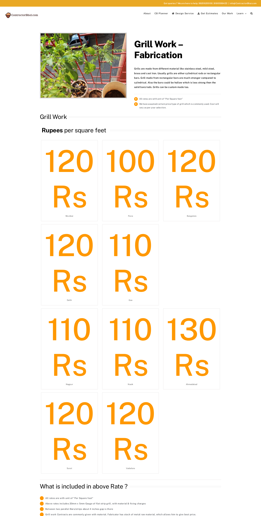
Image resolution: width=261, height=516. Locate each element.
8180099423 (220, 3)
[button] (251, 13)
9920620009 (205, 3)
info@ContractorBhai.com (243, 3)
